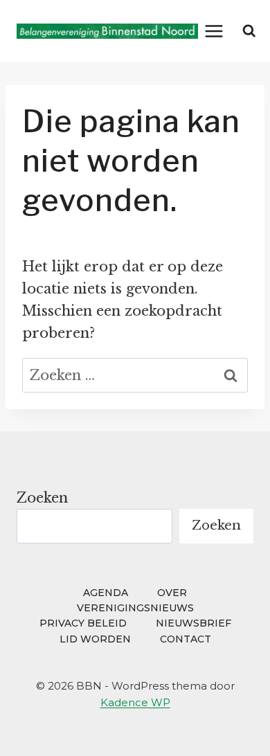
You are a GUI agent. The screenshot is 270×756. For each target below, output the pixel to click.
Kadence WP (135, 702)
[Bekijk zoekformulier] (249, 31)
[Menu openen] (214, 31)
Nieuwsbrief (193, 623)
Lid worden (95, 639)
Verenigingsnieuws (135, 608)
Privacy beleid (83, 623)
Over (172, 592)
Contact (185, 639)
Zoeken (42, 497)
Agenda (105, 592)
